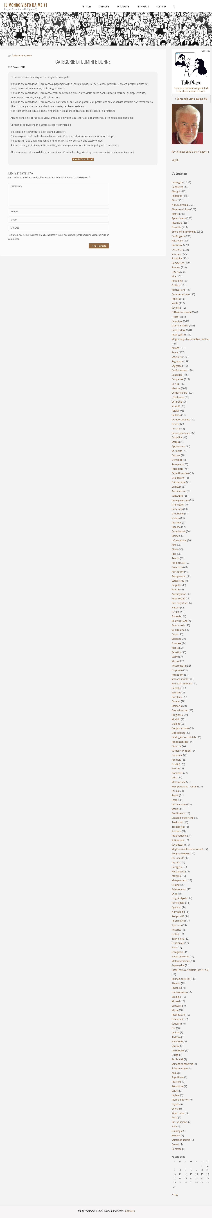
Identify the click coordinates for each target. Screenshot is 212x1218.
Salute (175, 1090)
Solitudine (177, 495)
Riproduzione (179, 1122)
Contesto (177, 1148)
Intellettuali (178, 1014)
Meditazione (178, 782)
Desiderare (178, 477)
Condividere (178, 330)
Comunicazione (180, 294)
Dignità (176, 1104)
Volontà (176, 406)
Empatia (176, 585)
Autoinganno (179, 594)
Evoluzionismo (180, 710)
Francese (176, 643)
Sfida (174, 893)
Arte (174, 544)
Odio (174, 777)
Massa (175, 1010)
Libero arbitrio (180, 325)
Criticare (176, 486)
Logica (175, 383)
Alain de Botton (180, 1099)
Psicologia (177, 240)
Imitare (176, 428)
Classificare (178, 1050)
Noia (174, 1126)
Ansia (175, 1072)
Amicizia (176, 759)
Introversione (179, 804)
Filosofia (176, 227)
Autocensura (179, 665)
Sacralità (176, 692)
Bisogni (176, 191)
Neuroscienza (179, 992)
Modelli (176, 719)
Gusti (175, 1117)
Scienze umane (180, 1068)
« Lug (175, 1194)
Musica (176, 661)
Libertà (176, 272)
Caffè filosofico (180, 473)
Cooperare (177, 379)
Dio (174, 1028)
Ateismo (176, 875)
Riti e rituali (178, 562)
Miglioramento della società (187, 849)
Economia (177, 755)
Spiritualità (178, 629)
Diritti (175, 1054)
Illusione (176, 522)
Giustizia (176, 746)
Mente (175, 213)
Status (175, 441)
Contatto (130, 1210)
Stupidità (177, 451)
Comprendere (179, 392)
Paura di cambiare (182, 683)
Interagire (177, 182)
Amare (175, 347)
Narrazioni (178, 911)
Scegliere (177, 357)
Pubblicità (177, 1059)
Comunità (177, 509)
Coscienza (177, 249)
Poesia (175, 589)
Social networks (180, 956)
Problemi (177, 697)
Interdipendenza (181, 433)
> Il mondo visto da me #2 (191, 98)
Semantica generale (182, 1063)
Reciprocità (178, 916)
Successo (176, 831)
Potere (175, 424)
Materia (176, 1135)
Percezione (178, 571)
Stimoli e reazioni (181, 750)
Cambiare (177, 321)
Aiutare (176, 862)
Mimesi (176, 1001)
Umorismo (178, 513)
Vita (174, 276)
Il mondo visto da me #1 (25, 5)
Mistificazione (179, 620)
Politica (176, 285)
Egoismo (176, 907)
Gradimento (178, 813)
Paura (175, 352)
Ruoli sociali (178, 598)
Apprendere (178, 446)
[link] (173, 6)
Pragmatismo (179, 835)
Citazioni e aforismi (183, 817)
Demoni (176, 701)
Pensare (176, 267)
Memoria (177, 705)
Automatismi (179, 491)
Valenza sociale (180, 679)
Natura (176, 607)
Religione (177, 195)
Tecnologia (178, 826)
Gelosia (176, 1108)
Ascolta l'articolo (81, 159)
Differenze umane (22, 55)
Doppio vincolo (180, 728)
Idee (174, 553)
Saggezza (177, 366)
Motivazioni (178, 289)
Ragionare (177, 361)
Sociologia (177, 1041)
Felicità (176, 298)
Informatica (178, 920)
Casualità (177, 437)
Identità (176, 388)
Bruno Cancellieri (181, 978)
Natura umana (180, 204)
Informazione (179, 540)
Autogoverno (179, 576)
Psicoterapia (178, 482)
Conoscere (177, 187)
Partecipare (178, 902)
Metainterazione (181, 961)
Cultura (176, 455)
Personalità (178, 858)
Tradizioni (177, 822)
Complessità (178, 531)
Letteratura (178, 580)
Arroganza (177, 464)
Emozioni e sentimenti (184, 231)
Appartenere (179, 218)
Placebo (176, 983)
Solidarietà (178, 840)
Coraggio (177, 867)
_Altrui (175, 316)
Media (175, 647)
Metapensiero (179, 880)
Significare (178, 1077)
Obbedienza (178, 732)
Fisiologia (177, 1131)
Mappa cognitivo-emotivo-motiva (190, 339)
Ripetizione (178, 1113)
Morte (175, 535)
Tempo (175, 558)
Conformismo (179, 370)
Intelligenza (178, 334)
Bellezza (176, 415)
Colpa (175, 634)
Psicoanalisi (178, 871)
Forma (175, 790)
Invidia (175, 1032)
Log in (175, 159)
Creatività (177, 567)
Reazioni (176, 1081)
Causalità (177, 374)
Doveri (175, 1144)
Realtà (175, 795)
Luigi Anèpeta (179, 898)
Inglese (176, 1095)
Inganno (176, 526)
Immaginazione (180, 500)
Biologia (176, 996)
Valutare (176, 254)
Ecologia (176, 616)
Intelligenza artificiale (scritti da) (190, 969)
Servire (176, 1046)
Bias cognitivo (179, 603)
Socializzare (178, 844)
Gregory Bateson (181, 853)
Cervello (176, 688)
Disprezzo (177, 670)
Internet (176, 987)
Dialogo (176, 723)
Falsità (175, 410)
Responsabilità (180, 741)
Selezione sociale (181, 1139)
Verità (175, 303)
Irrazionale (178, 943)
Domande (177, 459)
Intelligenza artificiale (184, 737)
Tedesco (176, 1037)
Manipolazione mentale (185, 786)
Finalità (176, 764)
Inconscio (177, 222)
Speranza (177, 925)
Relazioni (177, 280)
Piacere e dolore (181, 209)
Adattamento (179, 889)
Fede (174, 947)
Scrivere (176, 1023)
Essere (175, 768)
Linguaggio (178, 504)
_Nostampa (178, 397)
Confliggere (178, 236)
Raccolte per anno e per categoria (190, 151)
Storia (175, 808)
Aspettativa (178, 965)
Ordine (175, 884)
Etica (174, 200)
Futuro (175, 611)
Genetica (176, 652)
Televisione (178, 938)
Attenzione (178, 674)
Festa (174, 799)
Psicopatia (177, 468)
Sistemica (177, 258)
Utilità (175, 934)
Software (177, 1005)
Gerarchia (177, 401)
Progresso (177, 714)
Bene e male (178, 625)
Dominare (177, 773)
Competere (178, 262)
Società (176, 307)
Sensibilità (177, 1086)
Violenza (176, 638)
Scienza (176, 518)
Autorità (176, 929)
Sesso (175, 656)
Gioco (175, 549)
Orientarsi (177, 1019)
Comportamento (181, 419)
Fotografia (177, 952)
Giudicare (177, 245)
